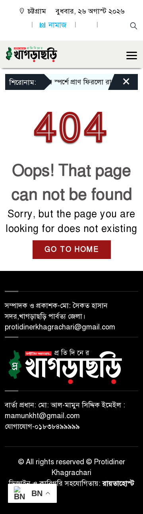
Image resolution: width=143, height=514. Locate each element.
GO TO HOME (71, 249)
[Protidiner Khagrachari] (31, 53)
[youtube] (108, 24)
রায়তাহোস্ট (118, 483)
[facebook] (21, 24)
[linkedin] (86, 24)
